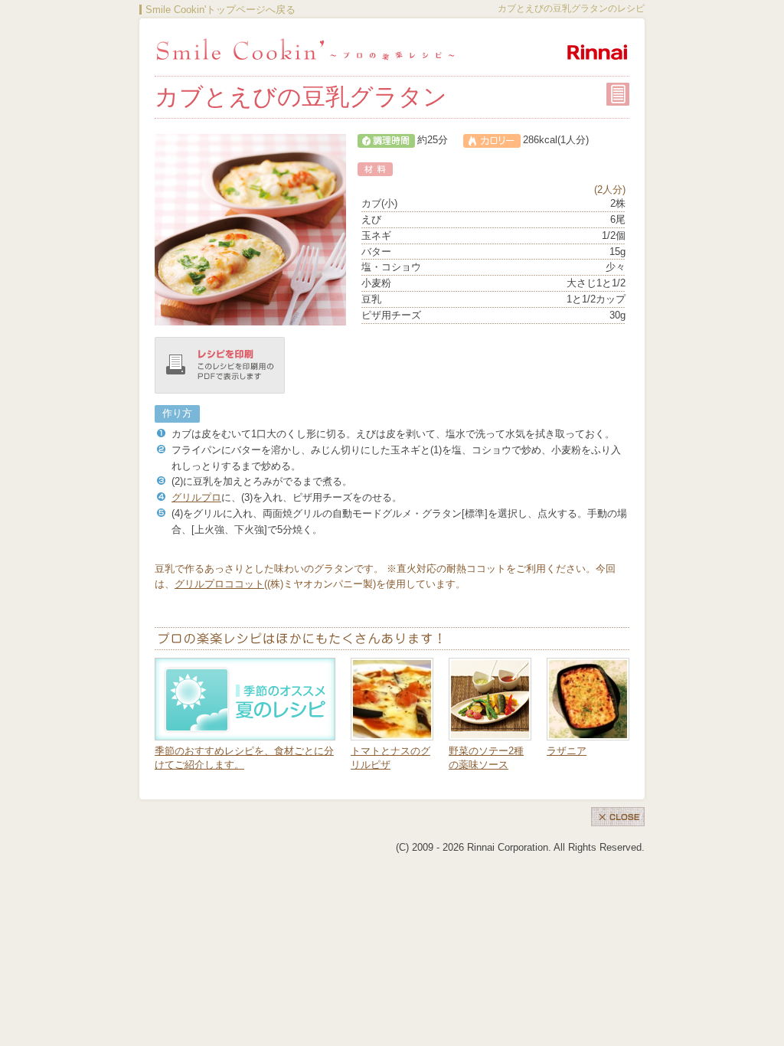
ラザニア (566, 751)
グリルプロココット (219, 584)
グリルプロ (196, 497)
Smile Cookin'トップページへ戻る (220, 9)
